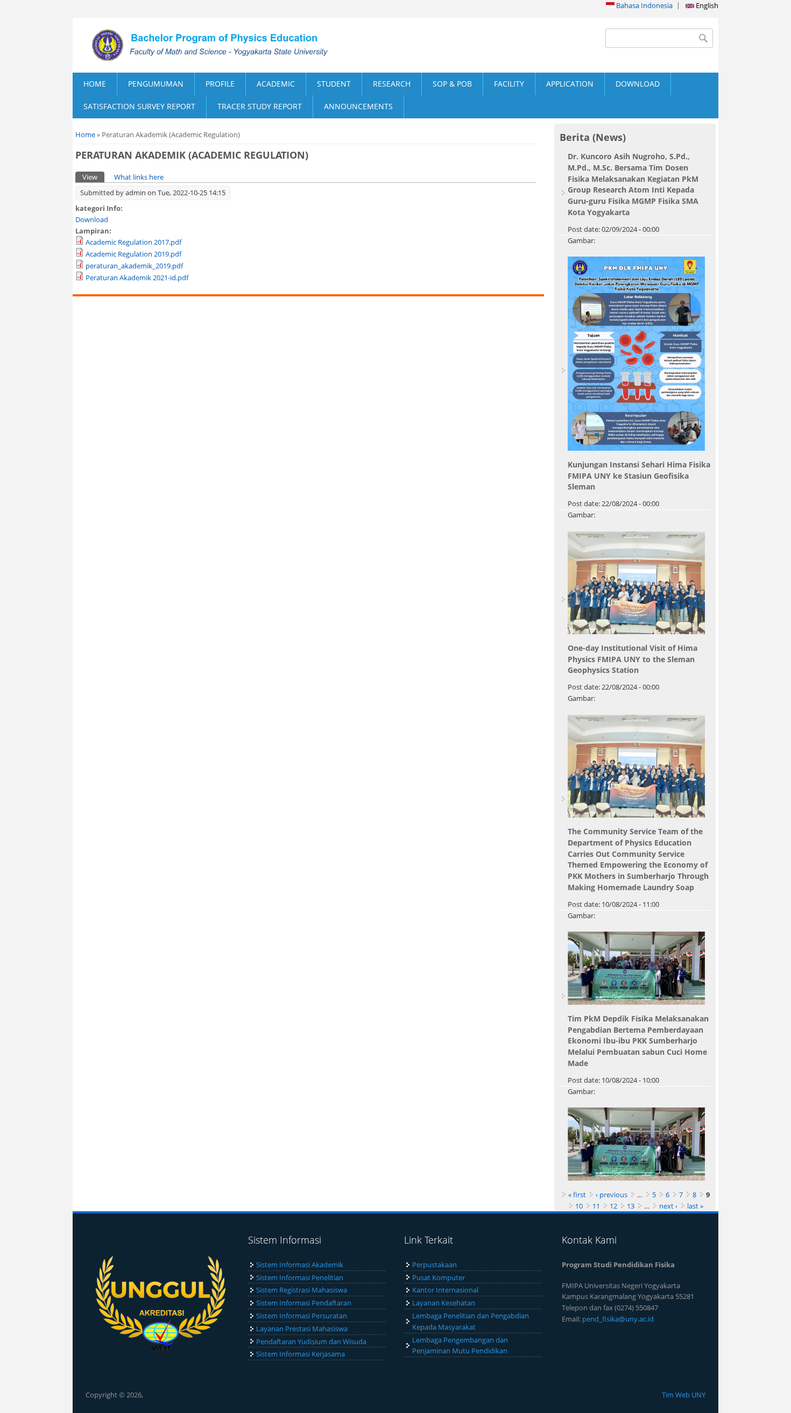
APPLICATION (570, 84)
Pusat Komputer (438, 1277)
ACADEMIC (276, 84)
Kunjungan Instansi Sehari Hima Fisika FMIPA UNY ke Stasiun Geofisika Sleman (639, 475)
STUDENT (334, 84)
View (93, 177)
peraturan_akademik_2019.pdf (134, 266)
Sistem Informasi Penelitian (299, 1277)
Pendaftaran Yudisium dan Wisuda (311, 1341)
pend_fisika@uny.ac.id (618, 1319)
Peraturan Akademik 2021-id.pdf (137, 277)
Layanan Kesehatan (443, 1303)
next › (668, 1206)
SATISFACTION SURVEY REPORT (139, 106)
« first (577, 1194)
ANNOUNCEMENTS (358, 106)
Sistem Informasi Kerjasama (300, 1354)
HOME (94, 84)
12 (613, 1206)
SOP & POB (452, 84)
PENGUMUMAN (155, 84)
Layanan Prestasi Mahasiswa (302, 1328)
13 (630, 1206)
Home (85, 134)
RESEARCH (392, 84)
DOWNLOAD (638, 84)
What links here (139, 177)
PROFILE (220, 84)
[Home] (234, 45)
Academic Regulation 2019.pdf (133, 254)
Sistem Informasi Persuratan (301, 1315)
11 (596, 1206)
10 (579, 1206)
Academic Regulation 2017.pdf (133, 242)
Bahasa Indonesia (644, 5)
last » (695, 1206)
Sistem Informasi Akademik (299, 1264)
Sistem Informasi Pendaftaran (303, 1303)
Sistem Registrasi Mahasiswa (301, 1290)
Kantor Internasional (445, 1290)
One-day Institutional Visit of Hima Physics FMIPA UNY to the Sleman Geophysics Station (632, 659)
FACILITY (509, 84)
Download (91, 219)
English (706, 5)
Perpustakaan (434, 1264)
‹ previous (611, 1194)
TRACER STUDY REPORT (259, 106)
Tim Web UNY (683, 1395)
